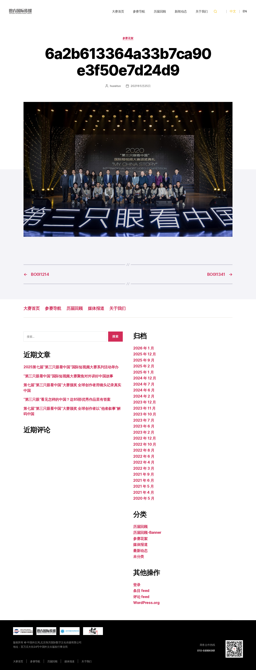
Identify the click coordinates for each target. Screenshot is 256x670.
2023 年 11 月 (144, 408)
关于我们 (202, 11)
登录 (136, 585)
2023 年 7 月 (143, 420)
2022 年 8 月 (143, 450)
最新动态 (140, 550)
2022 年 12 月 (144, 438)
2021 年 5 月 (143, 486)
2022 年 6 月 (143, 456)
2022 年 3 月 (143, 468)
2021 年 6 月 (143, 480)
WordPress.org (146, 602)
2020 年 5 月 (143, 498)
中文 (233, 11)
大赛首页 (118, 11)
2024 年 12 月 (144, 378)
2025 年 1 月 (143, 372)
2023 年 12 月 (144, 402)
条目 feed (141, 590)
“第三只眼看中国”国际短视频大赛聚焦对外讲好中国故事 (68, 376)
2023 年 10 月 (144, 414)
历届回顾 (160, 11)
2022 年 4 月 (143, 462)
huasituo (115, 86)
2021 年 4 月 (143, 492)
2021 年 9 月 (143, 474)
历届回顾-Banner (147, 532)
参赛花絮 (128, 38)
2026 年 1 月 (143, 348)
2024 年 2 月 (143, 396)
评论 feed (141, 597)
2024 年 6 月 (143, 390)
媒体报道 (96, 308)
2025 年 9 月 (143, 360)
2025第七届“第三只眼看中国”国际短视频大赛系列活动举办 (71, 367)
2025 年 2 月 (143, 366)
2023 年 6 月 (143, 426)
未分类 (138, 556)
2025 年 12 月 (144, 354)
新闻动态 (181, 11)
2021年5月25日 (140, 86)
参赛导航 (139, 11)
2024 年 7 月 (143, 384)
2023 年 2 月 (143, 432)
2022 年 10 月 (144, 444)
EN (245, 11)
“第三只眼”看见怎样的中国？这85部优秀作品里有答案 (67, 399)
